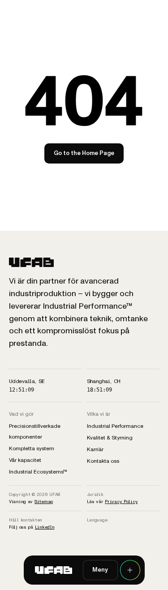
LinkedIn (45, 527)
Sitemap (43, 501)
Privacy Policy (121, 501)
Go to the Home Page (84, 153)
